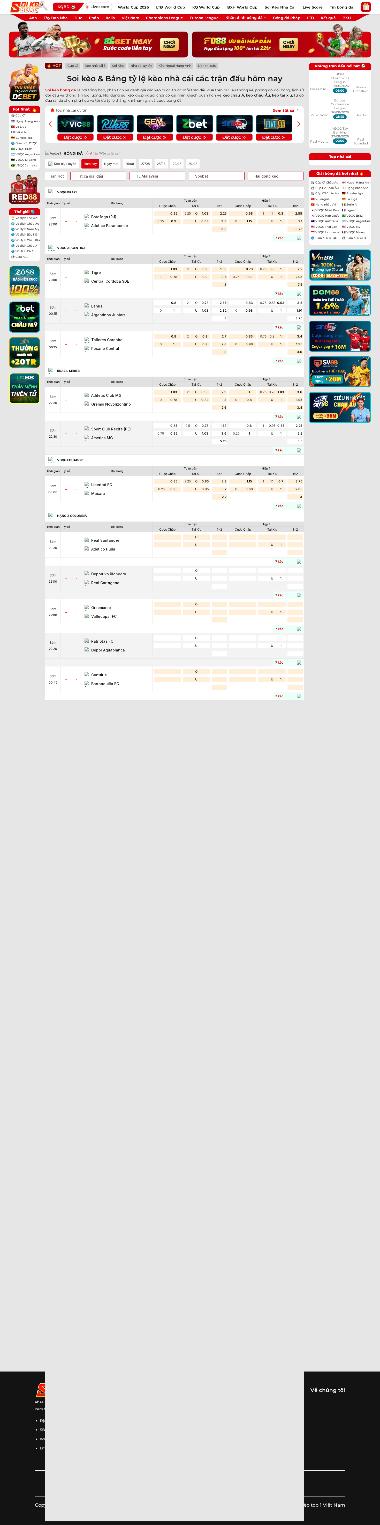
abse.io (41, 1402)
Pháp (94, 18)
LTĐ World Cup (170, 7)
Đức (78, 18)
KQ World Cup (206, 7)
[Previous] (50, 124)
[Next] (298, 124)
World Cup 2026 (133, 7)
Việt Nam (130, 18)
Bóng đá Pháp (286, 18)
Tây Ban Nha (56, 18)
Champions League (164, 18)
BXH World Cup (242, 7)
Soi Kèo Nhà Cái (280, 7)
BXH (347, 18)
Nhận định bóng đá (244, 17)
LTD (310, 18)
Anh (33, 18)
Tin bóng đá (341, 7)
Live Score (313, 7)
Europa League (204, 18)
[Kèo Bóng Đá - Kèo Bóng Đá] (28, 7)
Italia (110, 18)
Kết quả (328, 18)
